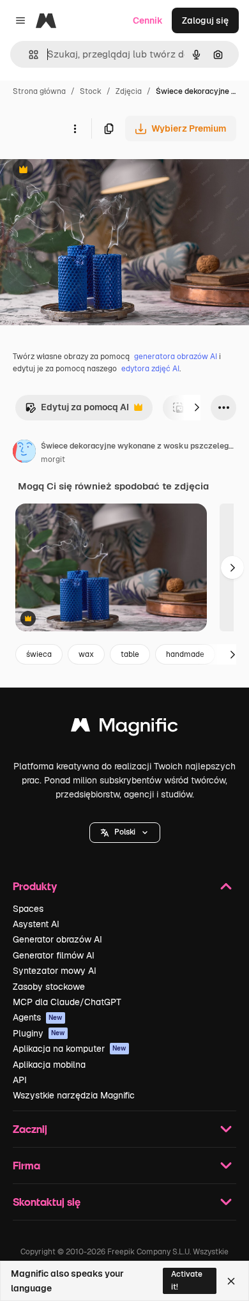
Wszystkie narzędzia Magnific (74, 1095)
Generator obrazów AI (57, 939)
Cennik (148, 20)
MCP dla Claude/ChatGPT (67, 1002)
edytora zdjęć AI (150, 369)
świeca (39, 654)
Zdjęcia (129, 91)
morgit (53, 459)
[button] (124, 832)
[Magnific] (124, 728)
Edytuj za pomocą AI (77, 410)
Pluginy (39, 1033)
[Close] (231, 1281)
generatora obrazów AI (175, 356)
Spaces (28, 908)
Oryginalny (88, 171)
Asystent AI (36, 924)
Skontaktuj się (46, 1201)
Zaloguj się (205, 20)
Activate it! (186, 1280)
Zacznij (30, 1128)
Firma (26, 1165)
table (130, 654)
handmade (185, 654)
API (20, 1080)
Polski (124, 832)
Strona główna (39, 91)
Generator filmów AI (53, 955)
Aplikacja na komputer (69, 1048)
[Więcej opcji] (74, 128)
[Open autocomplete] (28, 54)
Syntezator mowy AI (54, 970)
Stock (91, 91)
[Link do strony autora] (24, 453)
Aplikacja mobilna (49, 1064)
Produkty (35, 886)
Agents (38, 1017)
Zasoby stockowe (49, 986)
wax (86, 654)
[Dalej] (196, 407)
